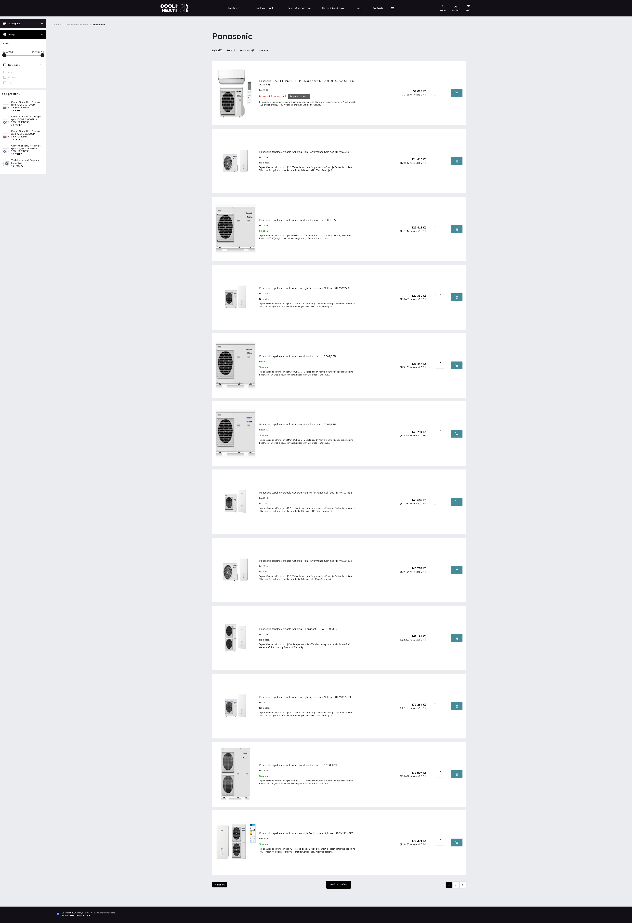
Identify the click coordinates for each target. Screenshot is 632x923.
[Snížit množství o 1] (440, 92)
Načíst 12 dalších (338, 884)
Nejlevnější (217, 50)
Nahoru (221, 884)
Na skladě (24, 64)
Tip (24, 82)
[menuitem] (235, 8)
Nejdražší (230, 50)
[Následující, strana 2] (456, 885)
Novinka (24, 77)
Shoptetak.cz (87, 915)
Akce (24, 71)
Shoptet (71, 915)
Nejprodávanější (247, 50)
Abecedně (263, 50)
